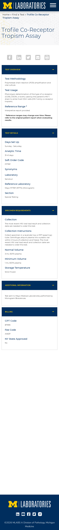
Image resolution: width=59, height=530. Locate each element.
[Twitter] (28, 57)
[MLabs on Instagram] (40, 513)
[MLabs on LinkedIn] (18, 513)
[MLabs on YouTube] (24, 513)
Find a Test (18, 14)
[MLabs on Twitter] (35, 513)
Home (6, 14)
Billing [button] (9, 312)
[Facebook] (9, 57)
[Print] (47, 57)
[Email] (37, 57)
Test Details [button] (11, 133)
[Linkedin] (18, 57)
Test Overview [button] (12, 69)
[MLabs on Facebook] (29, 513)
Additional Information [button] (18, 285)
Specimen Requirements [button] (18, 210)
